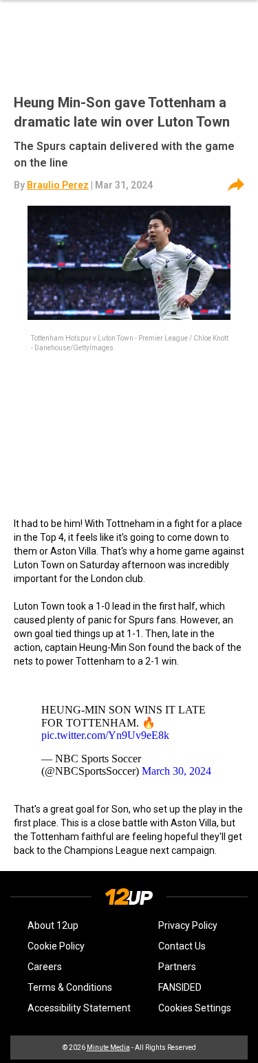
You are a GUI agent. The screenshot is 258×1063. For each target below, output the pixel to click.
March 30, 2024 (176, 771)
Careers (45, 966)
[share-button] (236, 185)
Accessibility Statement (79, 1007)
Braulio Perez (58, 185)
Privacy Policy (187, 925)
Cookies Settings (194, 1007)
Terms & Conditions (70, 987)
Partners (177, 966)
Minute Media (108, 1047)
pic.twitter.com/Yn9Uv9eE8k (105, 735)
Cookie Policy (56, 946)
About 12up (53, 925)
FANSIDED (180, 987)
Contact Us (182, 946)
